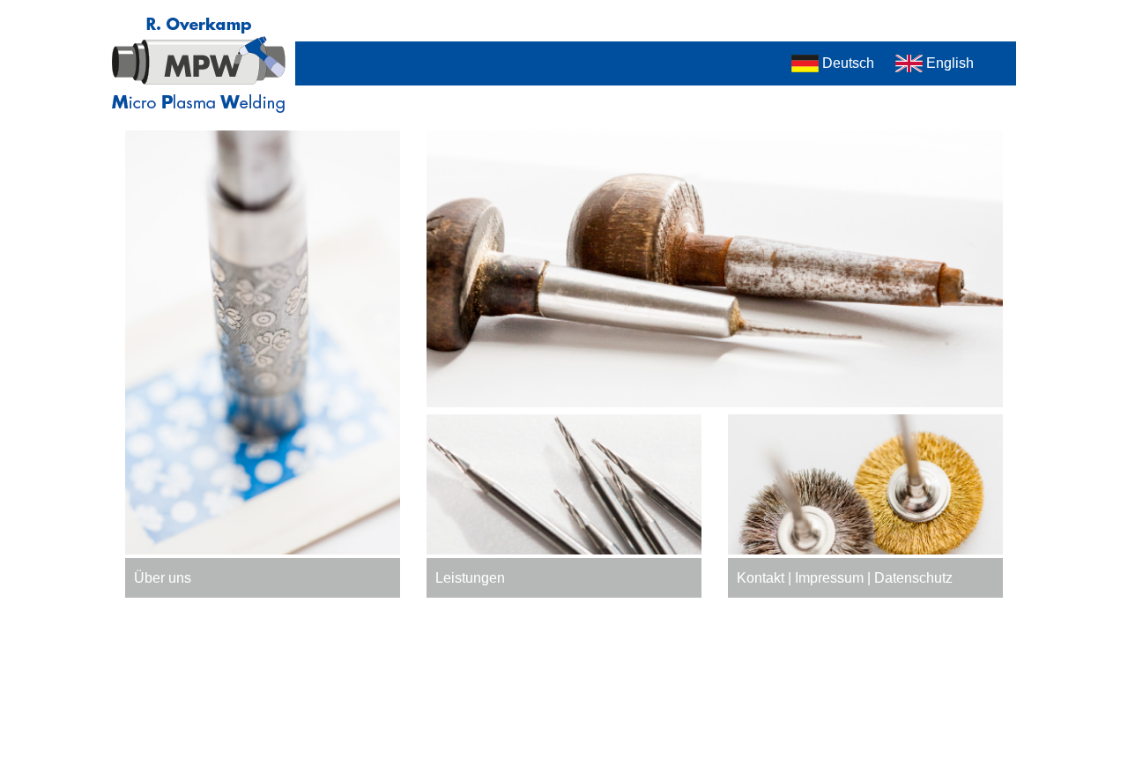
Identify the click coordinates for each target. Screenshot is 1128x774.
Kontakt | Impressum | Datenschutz (845, 577)
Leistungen (470, 577)
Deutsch (848, 63)
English (950, 63)
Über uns (162, 577)
